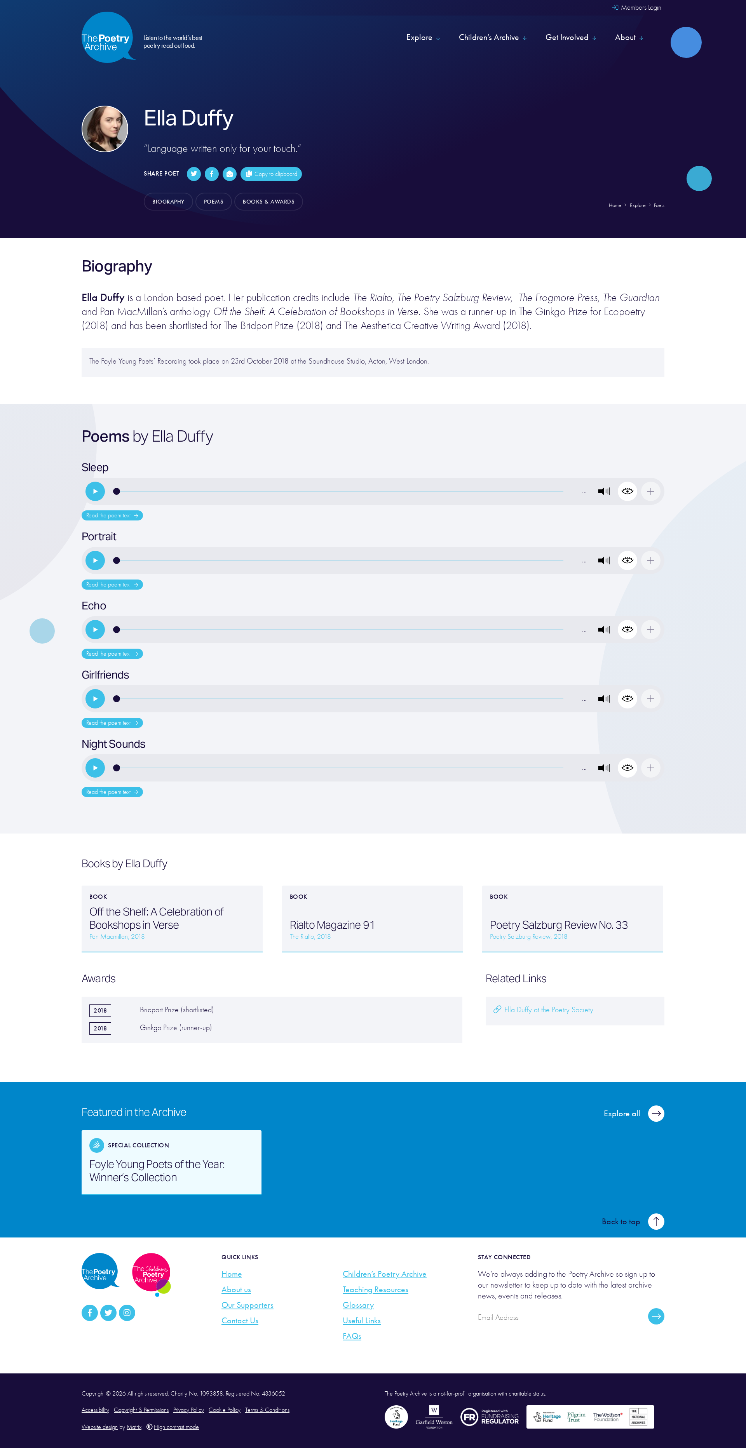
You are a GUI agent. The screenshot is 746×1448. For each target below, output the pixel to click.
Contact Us (239, 1321)
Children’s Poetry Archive (385, 1274)
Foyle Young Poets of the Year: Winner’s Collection (157, 1170)
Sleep (95, 467)
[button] (604, 491)
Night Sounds (113, 744)
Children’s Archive (489, 37)
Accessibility (95, 1409)
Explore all (622, 1114)
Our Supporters (247, 1305)
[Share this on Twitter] (194, 174)
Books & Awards (269, 201)
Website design (100, 1427)
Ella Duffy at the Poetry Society (547, 1009)
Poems (214, 201)
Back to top (621, 1222)
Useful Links (362, 1321)
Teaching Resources (375, 1289)
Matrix (134, 1427)
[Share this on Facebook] (212, 174)
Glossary (358, 1305)
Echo (94, 606)
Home (231, 1274)
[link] (95, 491)
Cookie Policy (225, 1409)
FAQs (352, 1336)
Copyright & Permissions (141, 1409)
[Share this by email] (230, 174)
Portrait (99, 536)
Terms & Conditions (267, 1409)
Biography (168, 201)
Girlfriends (105, 675)
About (625, 37)
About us (236, 1289)
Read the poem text (109, 515)
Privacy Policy (188, 1409)
